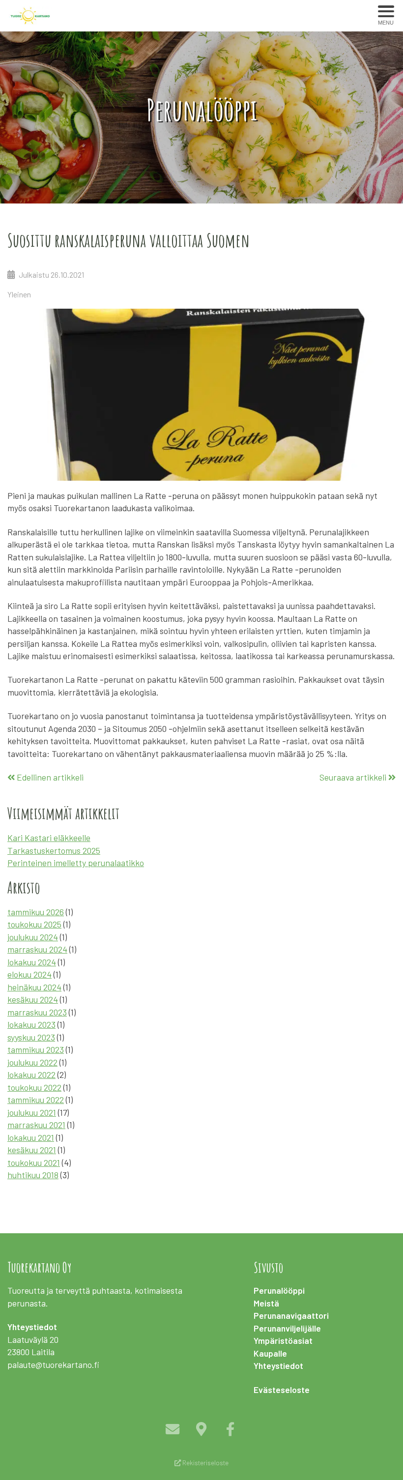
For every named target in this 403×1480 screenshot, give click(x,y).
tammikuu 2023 (35, 1049)
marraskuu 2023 (37, 1012)
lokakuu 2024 (31, 962)
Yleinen (19, 294)
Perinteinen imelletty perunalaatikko (75, 862)
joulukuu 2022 (32, 1062)
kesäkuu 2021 (31, 1149)
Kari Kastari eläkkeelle (48, 837)
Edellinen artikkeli (49, 777)
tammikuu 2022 (35, 1099)
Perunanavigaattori (291, 1315)
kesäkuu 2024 (32, 999)
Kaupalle (270, 1353)
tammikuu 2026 (35, 911)
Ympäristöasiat (283, 1340)
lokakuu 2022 (31, 1074)
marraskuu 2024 (37, 949)
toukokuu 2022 (34, 1087)
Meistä (266, 1303)
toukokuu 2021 (33, 1162)
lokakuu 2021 (30, 1137)
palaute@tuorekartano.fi (53, 1364)
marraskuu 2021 (36, 1124)
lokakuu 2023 (31, 1024)
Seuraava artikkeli (353, 777)
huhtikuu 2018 (32, 1174)
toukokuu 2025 (34, 924)
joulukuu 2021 (31, 1112)
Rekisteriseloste (205, 1463)
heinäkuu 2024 (34, 987)
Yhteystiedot (278, 1365)
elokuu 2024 (29, 974)
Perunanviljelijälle (287, 1328)
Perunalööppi (279, 1290)
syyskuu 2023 (31, 1037)
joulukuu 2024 (32, 936)
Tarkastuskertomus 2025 (53, 850)
